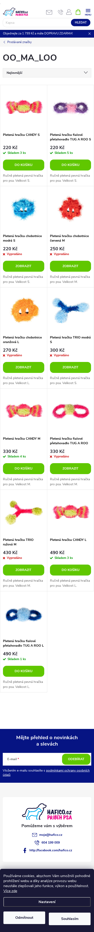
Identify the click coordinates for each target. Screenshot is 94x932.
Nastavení (47, 901)
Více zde (10, 890)
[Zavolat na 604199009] (60, 12)
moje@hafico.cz (50, 835)
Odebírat (76, 759)
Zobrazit (23, 266)
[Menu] (88, 12)
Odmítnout (24, 917)
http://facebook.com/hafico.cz (50, 850)
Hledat (81, 23)
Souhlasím (69, 918)
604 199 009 (51, 842)
